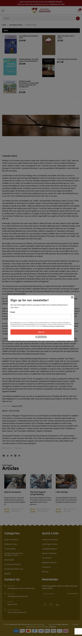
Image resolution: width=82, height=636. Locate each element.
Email (12, 312)
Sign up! (41, 332)
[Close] (72, 297)
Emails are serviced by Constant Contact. (54, 326)
